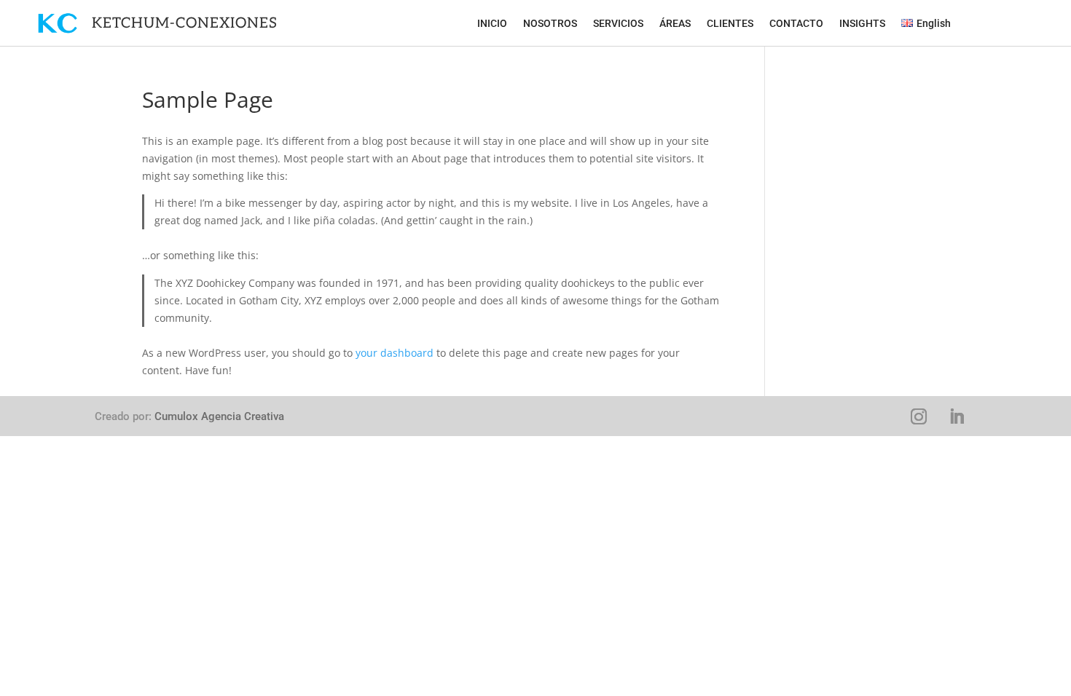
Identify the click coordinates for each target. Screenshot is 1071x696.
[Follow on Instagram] (919, 416)
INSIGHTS (862, 23)
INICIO (492, 23)
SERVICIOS (618, 23)
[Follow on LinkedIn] (957, 416)
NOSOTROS (550, 23)
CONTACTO (796, 23)
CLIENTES (730, 23)
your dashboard (395, 353)
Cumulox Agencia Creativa (219, 416)
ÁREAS (675, 23)
